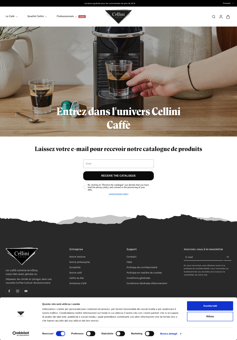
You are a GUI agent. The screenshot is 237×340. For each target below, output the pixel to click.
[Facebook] (9, 291)
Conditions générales (138, 278)
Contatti (131, 256)
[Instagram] (17, 291)
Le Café (10, 16)
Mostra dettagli (168, 333)
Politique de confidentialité (142, 267)
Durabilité (74, 267)
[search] (213, 16)
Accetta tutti (210, 305)
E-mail (189, 257)
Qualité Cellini (35, 16)
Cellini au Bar (76, 278)
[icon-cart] (227, 16)
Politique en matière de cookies (144, 272)
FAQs (129, 262)
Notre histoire (77, 256)
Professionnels (65, 16)
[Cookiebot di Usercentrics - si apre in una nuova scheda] (21, 333)
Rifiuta (210, 316)
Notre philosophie (79, 262)
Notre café (75, 272)
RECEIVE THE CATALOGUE (118, 175)
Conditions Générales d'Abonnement (147, 283)
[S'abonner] (227, 257)
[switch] (90, 333)
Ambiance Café (77, 283)
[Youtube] (26, 291)
